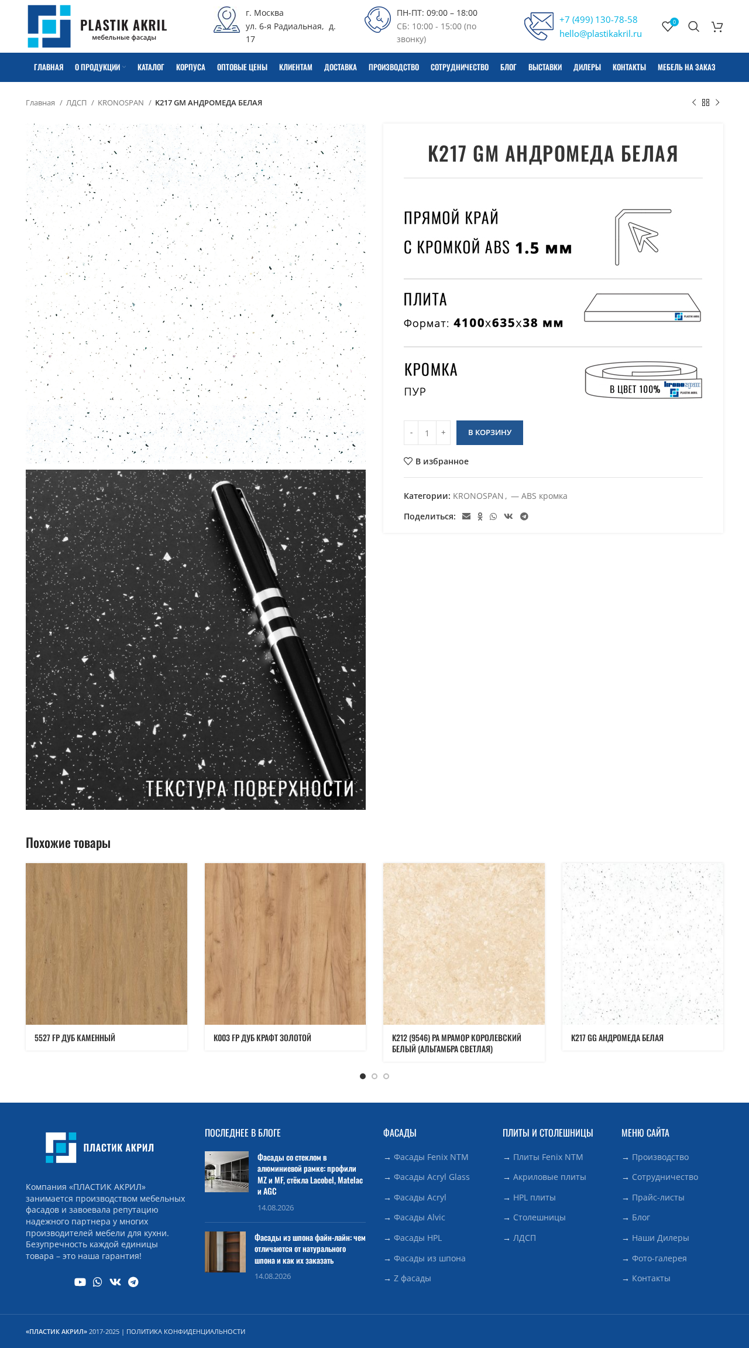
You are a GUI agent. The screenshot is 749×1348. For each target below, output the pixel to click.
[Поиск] (694, 26)
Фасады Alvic (419, 1217)
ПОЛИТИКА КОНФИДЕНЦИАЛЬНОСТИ (185, 1331)
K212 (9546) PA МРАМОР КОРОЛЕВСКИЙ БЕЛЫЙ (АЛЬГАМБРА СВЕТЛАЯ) (456, 1043)
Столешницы (539, 1217)
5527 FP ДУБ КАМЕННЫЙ (75, 1037)
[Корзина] (717, 26)
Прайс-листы (658, 1197)
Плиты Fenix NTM (548, 1156)
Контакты (651, 1278)
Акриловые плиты (549, 1176)
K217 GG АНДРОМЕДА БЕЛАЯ (617, 1037)
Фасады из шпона (430, 1258)
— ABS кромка (539, 495)
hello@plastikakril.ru (600, 33)
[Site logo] (97, 25)
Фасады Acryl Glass (432, 1176)
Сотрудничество (665, 1176)
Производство (660, 1156)
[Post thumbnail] (227, 1182)
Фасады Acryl (420, 1197)
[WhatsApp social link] (493, 516)
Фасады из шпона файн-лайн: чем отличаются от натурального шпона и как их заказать (310, 1248)
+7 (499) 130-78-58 (598, 19)
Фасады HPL (418, 1237)
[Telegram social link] (524, 516)
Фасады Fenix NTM (431, 1156)
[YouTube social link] (80, 1282)
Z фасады (412, 1278)
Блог (641, 1217)
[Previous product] (694, 103)
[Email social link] (466, 516)
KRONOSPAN (122, 102)
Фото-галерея (659, 1258)
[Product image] (106, 944)
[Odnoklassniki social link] (480, 516)
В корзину (489, 432)
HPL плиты (534, 1197)
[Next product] (717, 103)
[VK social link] (508, 516)
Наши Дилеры (660, 1237)
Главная (41, 102)
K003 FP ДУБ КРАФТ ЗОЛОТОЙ (262, 1037)
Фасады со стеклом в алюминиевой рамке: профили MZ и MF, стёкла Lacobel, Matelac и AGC (310, 1174)
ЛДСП (77, 102)
